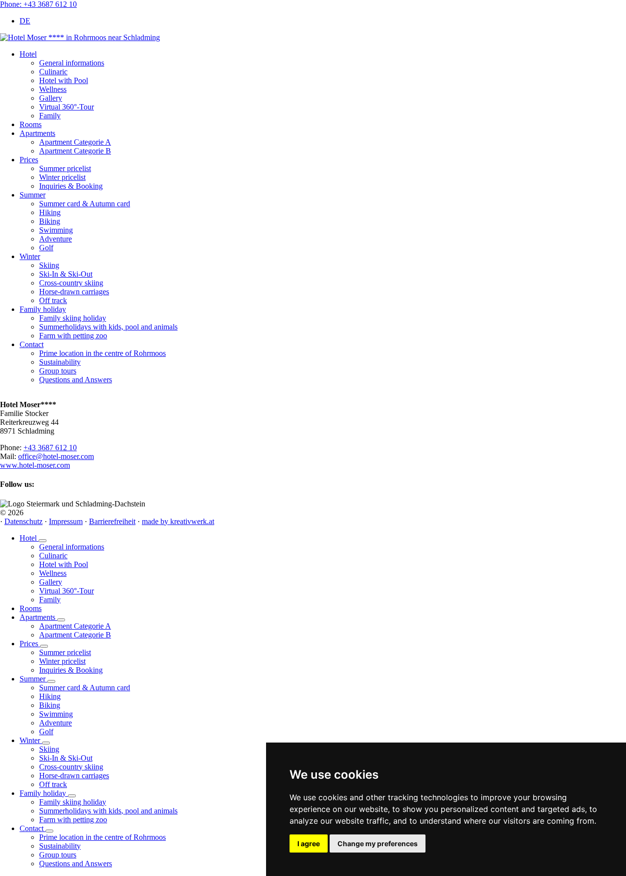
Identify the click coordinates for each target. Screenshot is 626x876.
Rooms (31, 608)
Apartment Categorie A (75, 626)
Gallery (50, 582)
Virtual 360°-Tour (66, 591)
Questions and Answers (75, 863)
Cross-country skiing (71, 767)
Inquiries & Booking (71, 670)
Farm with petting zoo (73, 819)
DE (25, 21)
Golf (46, 731)
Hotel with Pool (63, 564)
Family (50, 599)
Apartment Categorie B (75, 635)
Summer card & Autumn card (84, 687)
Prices (30, 643)
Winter (31, 740)
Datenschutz (23, 521)
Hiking (50, 696)
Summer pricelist (65, 652)
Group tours (57, 855)
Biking (49, 705)
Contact (32, 828)
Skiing (49, 749)
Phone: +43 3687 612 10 (38, 4)
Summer (33, 679)
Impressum (66, 521)
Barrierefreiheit (112, 521)
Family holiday (44, 793)
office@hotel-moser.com (56, 456)
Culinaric (53, 555)
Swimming (56, 714)
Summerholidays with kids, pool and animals (108, 811)
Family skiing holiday (72, 802)
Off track (53, 784)
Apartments (38, 617)
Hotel (29, 538)
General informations (71, 547)
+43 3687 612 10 (50, 447)
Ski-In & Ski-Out (65, 758)
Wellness (53, 573)
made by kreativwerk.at (178, 521)
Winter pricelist (62, 661)
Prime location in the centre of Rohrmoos (102, 837)
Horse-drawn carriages (74, 775)
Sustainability (60, 846)
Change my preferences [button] (377, 843)
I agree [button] (308, 843)
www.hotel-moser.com (35, 465)
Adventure (55, 723)
